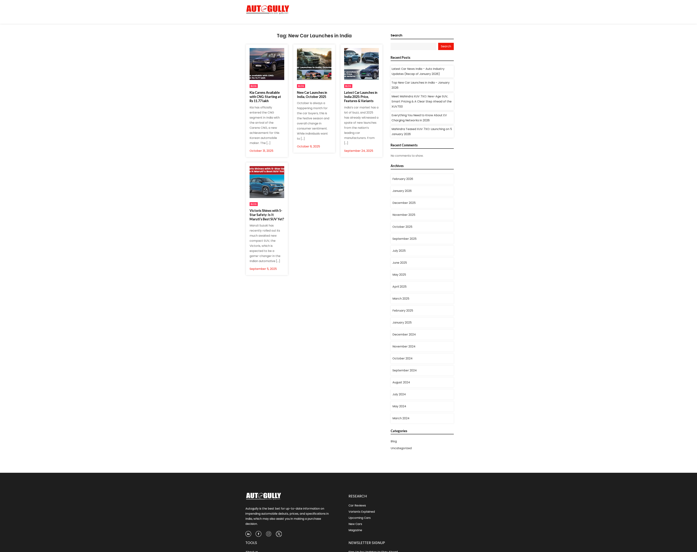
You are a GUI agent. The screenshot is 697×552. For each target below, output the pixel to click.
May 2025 (399, 275)
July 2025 (399, 251)
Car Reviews (357, 505)
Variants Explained (361, 512)
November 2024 (403, 346)
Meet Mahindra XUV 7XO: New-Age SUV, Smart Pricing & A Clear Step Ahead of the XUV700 (422, 101)
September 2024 (404, 370)
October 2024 (402, 358)
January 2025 (402, 322)
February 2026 (402, 179)
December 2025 (404, 203)
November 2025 (403, 215)
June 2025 (399, 263)
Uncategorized (401, 448)
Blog (254, 86)
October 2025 (402, 227)
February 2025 (402, 310)
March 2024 (400, 418)
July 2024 (399, 394)
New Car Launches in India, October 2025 (312, 94)
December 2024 (404, 334)
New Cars (355, 524)
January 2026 (402, 191)
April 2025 (399, 287)
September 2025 (404, 239)
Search (396, 35)
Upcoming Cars (359, 518)
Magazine (355, 530)
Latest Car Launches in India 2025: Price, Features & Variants (360, 96)
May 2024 (399, 406)
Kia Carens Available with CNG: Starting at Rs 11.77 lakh (265, 96)
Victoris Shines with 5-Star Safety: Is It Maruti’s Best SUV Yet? (267, 215)
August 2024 (401, 382)
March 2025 (400, 298)
